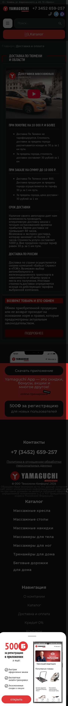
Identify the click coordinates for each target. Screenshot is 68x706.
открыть (16, 699)
